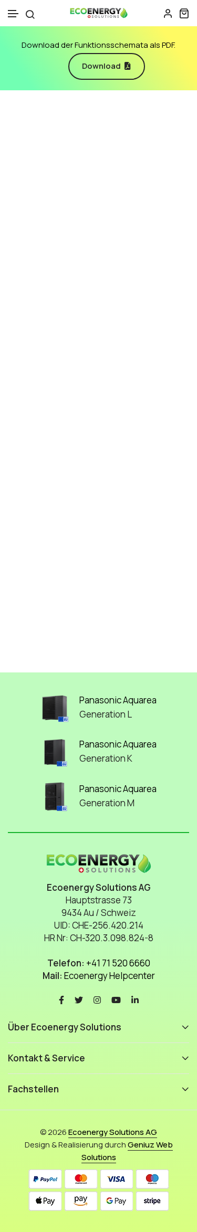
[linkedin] (135, 999)
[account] (168, 13)
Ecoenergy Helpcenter (109, 976)
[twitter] (79, 999)
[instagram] (97, 999)
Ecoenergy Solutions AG (112, 1132)
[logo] (99, 13)
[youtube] (116, 999)
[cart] (184, 13)
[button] (13, 14)
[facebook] (61, 999)
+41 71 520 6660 (118, 963)
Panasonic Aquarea (118, 700)
